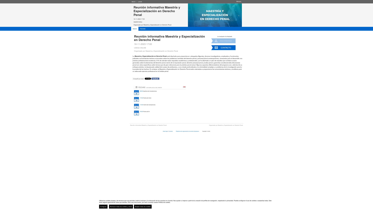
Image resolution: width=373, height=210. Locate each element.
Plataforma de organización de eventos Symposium (187, 131)
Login (140, 2)
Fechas (142, 29)
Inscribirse (226, 40)
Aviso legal (165, 131)
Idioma (238, 1)
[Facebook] (155, 78)
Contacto (226, 47)
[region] (186, 203)
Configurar (103, 207)
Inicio (134, 2)
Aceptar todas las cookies (143, 207)
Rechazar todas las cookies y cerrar (121, 207)
